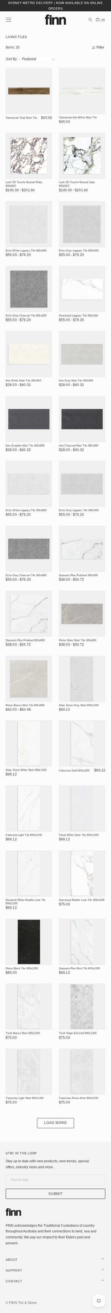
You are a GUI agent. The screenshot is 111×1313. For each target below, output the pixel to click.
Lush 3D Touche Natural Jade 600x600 (77, 184)
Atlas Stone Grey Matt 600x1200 (78, 705)
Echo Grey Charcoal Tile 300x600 (26, 575)
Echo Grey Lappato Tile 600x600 (78, 250)
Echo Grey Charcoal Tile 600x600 (26, 315)
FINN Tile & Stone (23, 1302)
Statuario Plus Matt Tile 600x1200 (79, 968)
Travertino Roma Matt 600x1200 (78, 1098)
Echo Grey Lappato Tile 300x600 (78, 510)
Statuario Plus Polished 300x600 (78, 575)
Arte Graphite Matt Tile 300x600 (25, 445)
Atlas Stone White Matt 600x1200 (26, 770)
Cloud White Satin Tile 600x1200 (78, 835)
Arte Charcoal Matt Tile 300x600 (78, 445)
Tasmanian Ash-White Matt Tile (78, 117)
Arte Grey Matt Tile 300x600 (76, 380)
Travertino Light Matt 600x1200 (25, 1098)
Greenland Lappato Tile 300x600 (78, 315)
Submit (55, 1194)
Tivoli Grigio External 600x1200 (77, 1033)
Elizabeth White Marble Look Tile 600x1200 (26, 902)
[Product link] (29, 97)
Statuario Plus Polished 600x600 (25, 640)
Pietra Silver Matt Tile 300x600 (77, 640)
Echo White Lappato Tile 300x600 (26, 510)
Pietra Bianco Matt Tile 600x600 (25, 705)
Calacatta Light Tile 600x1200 (24, 835)
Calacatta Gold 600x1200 (74, 770)
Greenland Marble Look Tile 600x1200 (81, 900)
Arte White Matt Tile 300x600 (23, 380)
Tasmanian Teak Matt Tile (21, 117)
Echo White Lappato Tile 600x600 (26, 250)
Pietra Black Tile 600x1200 (22, 968)
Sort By (11, 59)
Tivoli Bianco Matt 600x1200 (23, 1033)
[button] (8, 19)
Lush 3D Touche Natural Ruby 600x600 (24, 184)
